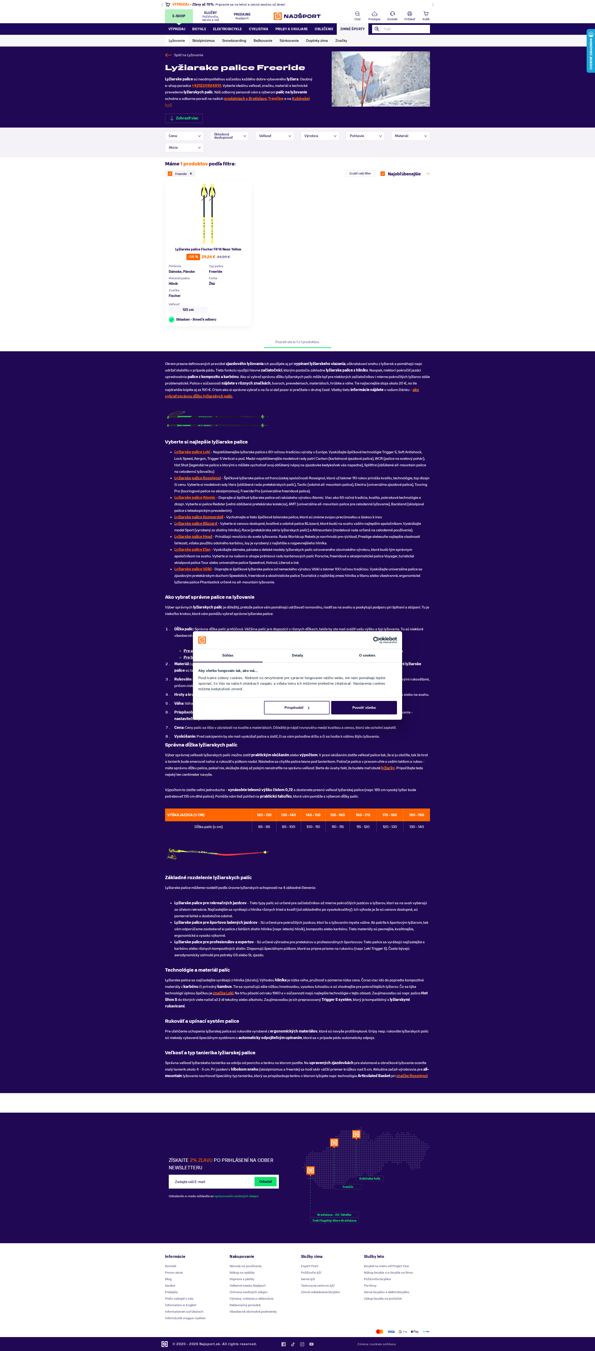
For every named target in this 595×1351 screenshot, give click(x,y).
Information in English (180, 1305)
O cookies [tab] (367, 655)
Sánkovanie (289, 40)
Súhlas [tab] (228, 655)
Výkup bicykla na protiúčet (383, 1298)
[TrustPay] (426, 1331)
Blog (168, 1279)
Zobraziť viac (187, 118)
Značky (341, 40)
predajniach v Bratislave (245, 98)
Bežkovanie (263, 40)
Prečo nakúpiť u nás (179, 1298)
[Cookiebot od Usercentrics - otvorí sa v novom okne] (376, 640)
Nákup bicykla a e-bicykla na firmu (388, 1272)
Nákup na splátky (242, 1272)
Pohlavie (357, 135)
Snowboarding (234, 40)
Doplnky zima (317, 40)
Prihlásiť (409, 19)
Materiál (401, 135)
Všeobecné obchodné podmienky (253, 1311)
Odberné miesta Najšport (248, 1285)
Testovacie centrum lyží (317, 1285)
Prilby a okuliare (291, 29)
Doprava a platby (242, 1279)
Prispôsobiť (294, 708)
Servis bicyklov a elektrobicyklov (387, 1292)
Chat (357, 19)
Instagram (302, 1344)
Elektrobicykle (227, 29)
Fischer (175, 296)
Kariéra (170, 1285)
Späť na (188, 55)
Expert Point (309, 1266)
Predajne (374, 19)
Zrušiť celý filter (360, 173)
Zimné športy (352, 29)
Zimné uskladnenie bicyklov (320, 1292)
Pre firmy (370, 1285)
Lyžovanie (177, 40)
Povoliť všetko (364, 708)
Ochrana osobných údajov (249, 1292)
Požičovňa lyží (311, 1272)
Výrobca (311, 135)
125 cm (188, 310)
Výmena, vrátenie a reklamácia (252, 1298)
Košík (426, 19)
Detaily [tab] (297, 655)
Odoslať (265, 1182)
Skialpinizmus (203, 40)
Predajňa (171, 1292)
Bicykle (199, 29)
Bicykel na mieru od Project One (386, 1266)
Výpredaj (177, 29)
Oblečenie (324, 29)
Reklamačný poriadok (245, 1305)
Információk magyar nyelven (185, 1318)
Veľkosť (265, 135)
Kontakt (392, 19)
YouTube (311, 1344)
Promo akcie (174, 1272)
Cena (173, 135)
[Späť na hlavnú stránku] (297, 16)
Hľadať (377, 29)
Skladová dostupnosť (223, 136)
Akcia (173, 147)
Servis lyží (308, 1279)
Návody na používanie (245, 1266)
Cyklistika (258, 29)
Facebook (283, 1344)
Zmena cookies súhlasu (376, 1344)
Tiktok (293, 1344)
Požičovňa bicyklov (377, 1279)
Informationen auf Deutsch (184, 1311)
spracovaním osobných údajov (237, 1196)
